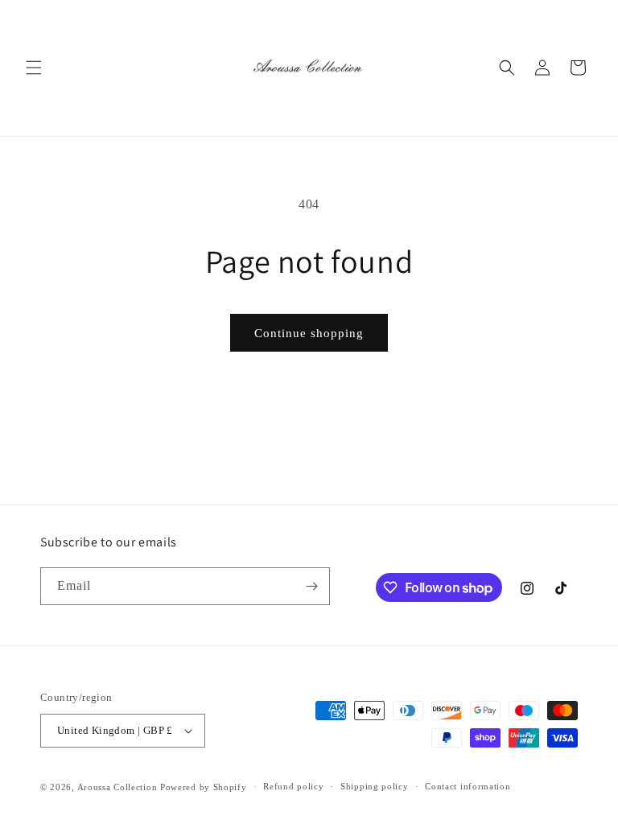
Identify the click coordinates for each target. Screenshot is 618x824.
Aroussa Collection (117, 787)
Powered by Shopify (203, 787)
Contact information (467, 786)
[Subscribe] (311, 586)
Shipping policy (374, 786)
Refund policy (293, 786)
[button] (34, 67)
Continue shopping (309, 333)
